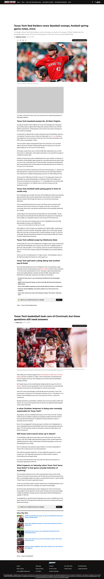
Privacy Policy (39, 568)
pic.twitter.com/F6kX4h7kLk (33, 223)
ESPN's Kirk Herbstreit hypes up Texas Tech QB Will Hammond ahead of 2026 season (39, 283)
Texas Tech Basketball (27, 556)
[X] (92, 2)
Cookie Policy (68, 568)
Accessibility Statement (23, 571)
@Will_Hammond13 (53, 221)
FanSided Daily (82, 566)
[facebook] (95, 2)
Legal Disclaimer (82, 568)
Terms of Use (53, 568)
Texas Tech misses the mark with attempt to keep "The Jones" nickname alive (39, 293)
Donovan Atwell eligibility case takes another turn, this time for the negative (38, 289)
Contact (51, 566)
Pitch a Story (20, 568)
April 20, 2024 (41, 225)
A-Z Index (38, 571)
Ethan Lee (19, 322)
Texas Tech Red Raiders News (33, 2)
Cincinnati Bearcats (45, 374)
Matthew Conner (21, 37)
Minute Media (9, 575)
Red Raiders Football (48, 2)
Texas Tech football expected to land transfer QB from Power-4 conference (40, 286)
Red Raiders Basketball (61, 2)
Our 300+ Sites (68, 566)
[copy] (26, 40)
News (23, 2)
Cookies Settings (54, 571)
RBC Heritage (44, 269)
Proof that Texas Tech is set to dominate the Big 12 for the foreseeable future (39, 279)
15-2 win (53, 136)
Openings (38, 566)
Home (18, 305)
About (18, 2)
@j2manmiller (21, 223)
